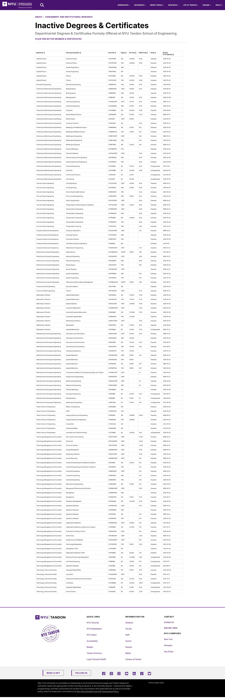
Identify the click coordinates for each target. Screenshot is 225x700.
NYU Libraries (93, 622)
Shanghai (168, 645)
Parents (128, 647)
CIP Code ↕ (132, 53)
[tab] (112, 39)
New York (168, 639)
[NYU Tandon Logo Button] (60, 617)
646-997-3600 (170, 628)
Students (129, 622)
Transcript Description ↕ (73, 53)
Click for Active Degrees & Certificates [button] (58, 39)
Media (128, 653)
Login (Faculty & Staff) (96, 659)
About (219, 5)
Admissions (123, 5)
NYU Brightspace (94, 629)
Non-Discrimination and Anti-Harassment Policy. (98, 691)
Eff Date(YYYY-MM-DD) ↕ (168, 54)
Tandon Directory (94, 653)
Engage (207, 5)
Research (173, 5)
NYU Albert (92, 635)
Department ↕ (40, 53)
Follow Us (81, 673)
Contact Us (169, 622)
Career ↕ (153, 53)
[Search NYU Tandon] (42, 5)
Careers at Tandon (133, 659)
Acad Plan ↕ (112, 53)
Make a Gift (53, 673)
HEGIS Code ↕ (143, 53)
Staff (127, 635)
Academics (139, 5)
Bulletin (90, 647)
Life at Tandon (190, 5)
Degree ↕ (124, 53)
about (39, 17)
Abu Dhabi (168, 651)
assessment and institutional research (69, 17)
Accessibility (92, 641)
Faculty (128, 629)
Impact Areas (157, 5)
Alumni (128, 641)
